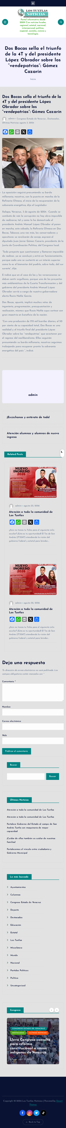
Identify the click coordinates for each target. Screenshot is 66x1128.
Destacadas (53, 119)
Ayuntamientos (18, 887)
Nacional (15, 963)
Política (14, 978)
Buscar (13, 765)
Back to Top (34, 1122)
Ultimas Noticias (10, 123)
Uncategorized (17, 986)
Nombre (6, 707)
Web (4, 735)
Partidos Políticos (19, 970)
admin (11, 119)
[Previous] (51, 1010)
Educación (15, 925)
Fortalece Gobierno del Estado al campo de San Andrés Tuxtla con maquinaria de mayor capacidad (32, 828)
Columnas (15, 895)
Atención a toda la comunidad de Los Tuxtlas (30, 810)
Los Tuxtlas (16, 940)
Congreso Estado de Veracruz (31, 119)
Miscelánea (16, 948)
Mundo (14, 955)
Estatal (13, 933)
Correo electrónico (11, 721)
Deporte (14, 910)
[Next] (56, 1010)
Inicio (33, 79)
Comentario (9, 681)
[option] (33, 1041)
